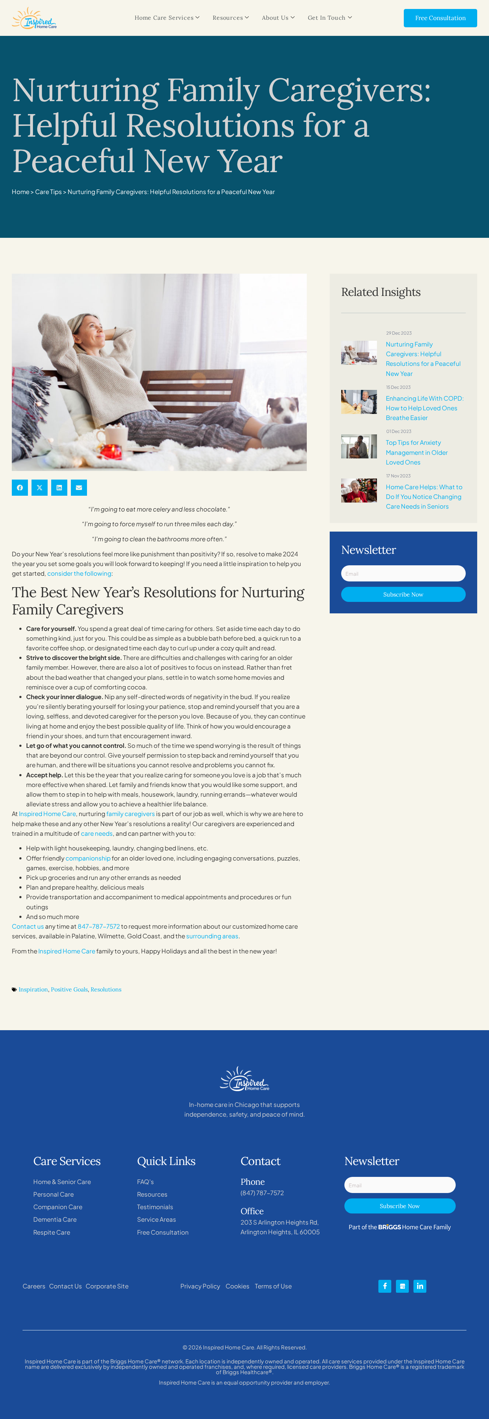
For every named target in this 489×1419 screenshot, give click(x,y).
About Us (275, 17)
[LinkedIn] (419, 1286)
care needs (97, 833)
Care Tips (48, 191)
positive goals (69, 989)
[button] (20, 488)
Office (252, 1211)
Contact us (28, 926)
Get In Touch (327, 17)
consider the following (79, 573)
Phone (253, 1181)
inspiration (33, 989)
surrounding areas (212, 936)
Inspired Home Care (47, 813)
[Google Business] (402, 1286)
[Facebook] (384, 1286)
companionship (88, 858)
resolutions (106, 989)
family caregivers (130, 813)
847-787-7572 (99, 926)
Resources (228, 17)
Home (20, 191)
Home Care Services (164, 17)
